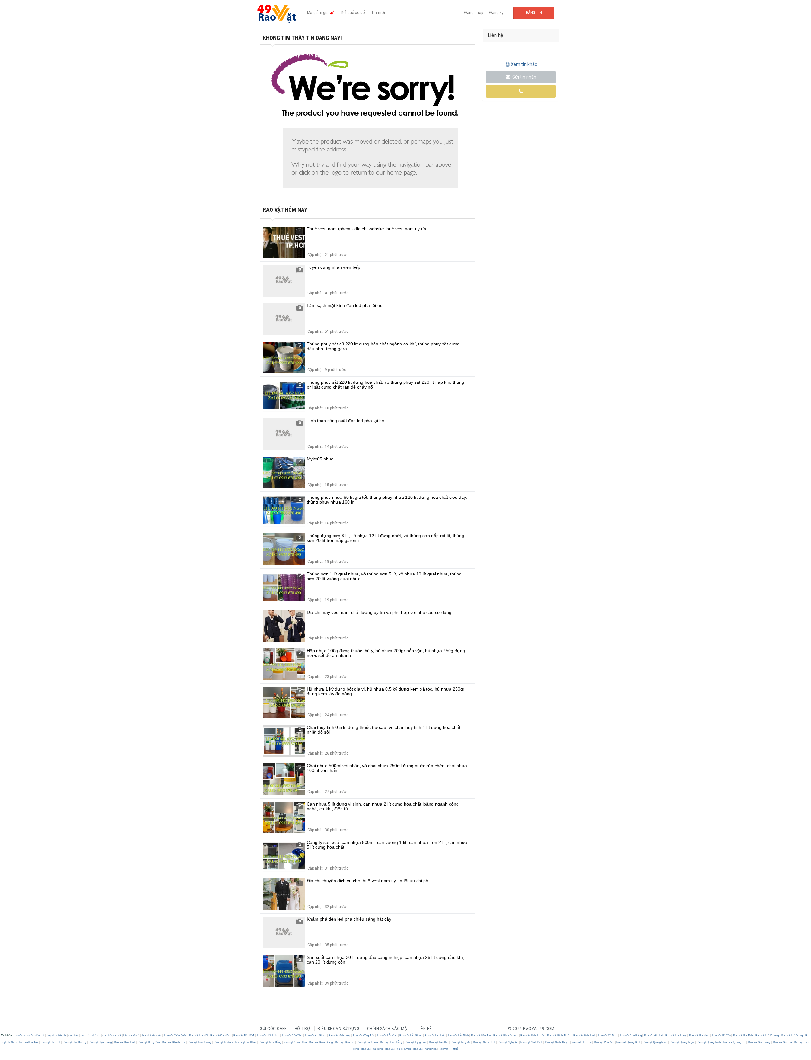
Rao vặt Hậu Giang (100, 1042)
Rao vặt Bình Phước (533, 1035)
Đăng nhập (473, 12)
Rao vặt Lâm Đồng (270, 1042)
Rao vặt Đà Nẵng (220, 1035)
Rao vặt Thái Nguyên (398, 1048)
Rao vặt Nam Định (484, 1042)
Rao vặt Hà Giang (675, 1035)
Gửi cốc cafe (273, 1028)
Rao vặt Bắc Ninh (458, 1035)
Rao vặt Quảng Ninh (709, 1042)
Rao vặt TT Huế (448, 1048)
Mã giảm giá (318, 12)
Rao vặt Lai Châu (246, 1042)
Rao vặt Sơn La (782, 1042)
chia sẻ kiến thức (151, 1035)
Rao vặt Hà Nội (198, 1035)
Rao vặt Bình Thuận (559, 1035)
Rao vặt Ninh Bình (532, 1042)
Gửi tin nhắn (523, 77)
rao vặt (18, 1035)
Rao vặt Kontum (223, 1042)
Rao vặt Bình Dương (506, 1035)
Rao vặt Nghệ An (508, 1042)
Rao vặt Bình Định (584, 1035)
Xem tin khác (524, 64)
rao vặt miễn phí (34, 1035)
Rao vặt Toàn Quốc (175, 1035)
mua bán (73, 1035)
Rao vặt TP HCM (244, 1035)
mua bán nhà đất (91, 1035)
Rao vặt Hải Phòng (268, 1035)
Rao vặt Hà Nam (699, 1035)
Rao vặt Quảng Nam (655, 1042)
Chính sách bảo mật (388, 1028)
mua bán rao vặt (112, 1035)
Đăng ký (496, 12)
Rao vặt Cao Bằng (630, 1035)
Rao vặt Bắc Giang (411, 1035)
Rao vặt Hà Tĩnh (743, 1035)
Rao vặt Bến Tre (481, 1035)
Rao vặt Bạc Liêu (435, 1035)
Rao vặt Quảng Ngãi (682, 1042)
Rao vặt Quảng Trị (735, 1042)
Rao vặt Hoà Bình (124, 1042)
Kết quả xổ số (353, 12)
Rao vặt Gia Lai (653, 1035)
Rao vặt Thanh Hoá (424, 1048)
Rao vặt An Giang (315, 1035)
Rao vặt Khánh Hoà (174, 1042)
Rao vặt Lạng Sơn (415, 1042)
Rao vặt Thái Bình (372, 1048)
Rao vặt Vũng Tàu (363, 1035)
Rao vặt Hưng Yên (149, 1042)
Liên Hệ (425, 1028)
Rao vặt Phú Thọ (581, 1042)
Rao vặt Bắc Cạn (387, 1035)
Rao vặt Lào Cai (438, 1042)
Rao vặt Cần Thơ (292, 1035)
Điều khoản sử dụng (338, 1028)
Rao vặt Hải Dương (767, 1035)
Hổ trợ (302, 1028)
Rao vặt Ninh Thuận (557, 1042)
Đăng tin (534, 12)
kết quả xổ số (131, 1035)
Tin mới (378, 12)
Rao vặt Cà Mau (607, 1035)
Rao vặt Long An (460, 1042)
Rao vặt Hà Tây (721, 1035)
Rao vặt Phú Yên (604, 1042)
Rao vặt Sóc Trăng (759, 1042)
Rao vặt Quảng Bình (628, 1042)
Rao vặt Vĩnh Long (339, 1035)
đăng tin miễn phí (56, 1035)
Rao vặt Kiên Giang (199, 1042)
